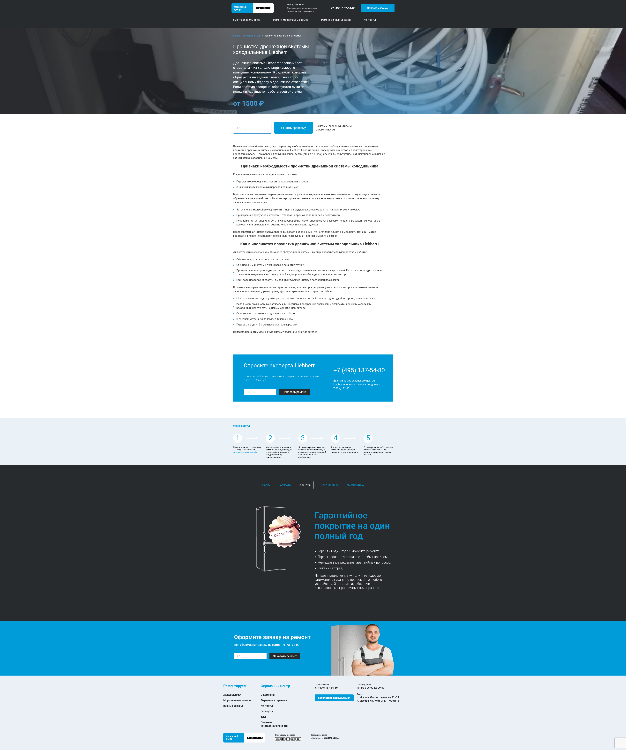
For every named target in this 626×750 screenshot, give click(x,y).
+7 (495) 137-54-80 (343, 8)
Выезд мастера (329, 485)
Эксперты (267, 711)
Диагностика (355, 485)
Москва (298, 4)
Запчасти (285, 485)
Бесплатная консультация (334, 697)
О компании (268, 694)
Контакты (267, 705)
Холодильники (232, 694)
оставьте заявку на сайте (245, 452)
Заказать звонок (377, 8)
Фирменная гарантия (274, 700)
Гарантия (305, 485)
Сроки (266, 485)
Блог (263, 716)
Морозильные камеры (237, 700)
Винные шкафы (233, 705)
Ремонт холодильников (247, 35)
